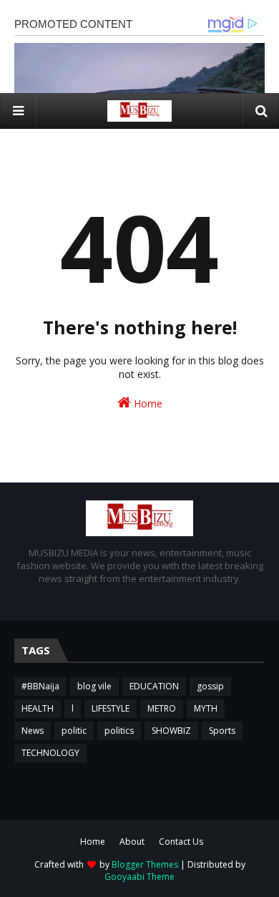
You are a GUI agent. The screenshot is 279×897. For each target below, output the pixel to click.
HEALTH (37, 708)
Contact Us (181, 841)
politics (119, 730)
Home (146, 403)
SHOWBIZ (171, 730)
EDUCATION (154, 686)
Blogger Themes (145, 864)
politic (74, 730)
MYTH (205, 708)
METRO (161, 708)
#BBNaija (40, 686)
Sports (222, 730)
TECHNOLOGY (50, 753)
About (132, 841)
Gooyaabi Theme (139, 877)
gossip (210, 686)
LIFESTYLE (110, 708)
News (32, 730)
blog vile (94, 686)
